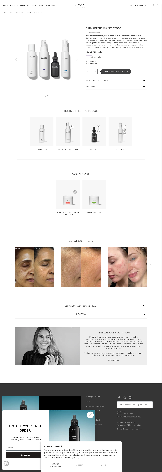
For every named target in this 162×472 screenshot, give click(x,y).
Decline (104, 465)
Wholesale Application (94, 425)
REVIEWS (81, 314)
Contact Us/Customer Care (96, 406)
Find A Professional (93, 420)
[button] (16, 59)
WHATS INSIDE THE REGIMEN (97, 81)
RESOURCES (50, 6)
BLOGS (40, 6)
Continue (25, 455)
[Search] (149, 5)
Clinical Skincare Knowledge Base (129, 429)
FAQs (88, 401)
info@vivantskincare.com (131, 417)
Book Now (113, 360)
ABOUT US (14, 6)
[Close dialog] (90, 414)
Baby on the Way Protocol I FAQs (81, 306)
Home (5, 12)
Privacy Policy (72, 458)
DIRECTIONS (91, 87)
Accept (79, 465)
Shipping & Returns (93, 397)
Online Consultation (93, 411)
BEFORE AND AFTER (28, 6)
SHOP (5, 6)
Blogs (88, 415)
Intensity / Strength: (94, 52)
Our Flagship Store (137, 5)
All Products (20, 12)
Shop (11, 12)
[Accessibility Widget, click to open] (6, 463)
